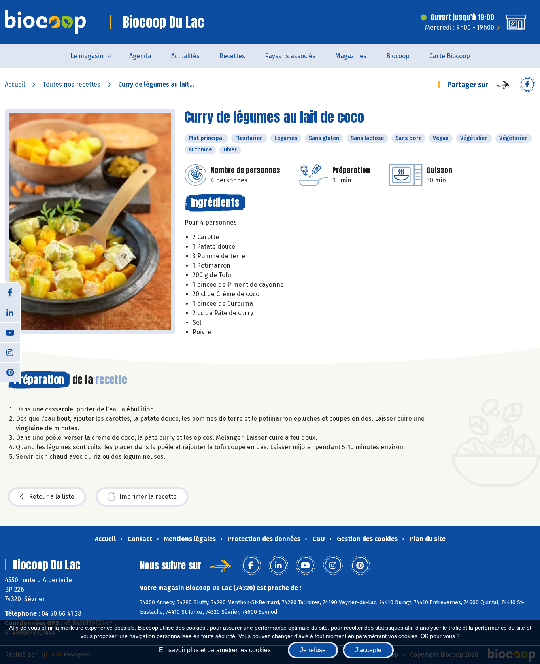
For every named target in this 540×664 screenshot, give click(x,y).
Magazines (350, 56)
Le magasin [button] (87, 56)
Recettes (232, 56)
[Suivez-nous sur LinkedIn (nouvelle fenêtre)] (10, 312)
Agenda (140, 56)
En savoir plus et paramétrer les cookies (215, 650)
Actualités (185, 56)
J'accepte (368, 650)
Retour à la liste (51, 496)
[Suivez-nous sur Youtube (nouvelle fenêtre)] (10, 332)
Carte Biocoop (449, 56)
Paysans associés (290, 56)
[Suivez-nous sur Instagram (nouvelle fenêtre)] (10, 352)
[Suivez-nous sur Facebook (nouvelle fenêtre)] (10, 293)
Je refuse (313, 650)
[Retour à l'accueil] (45, 22)
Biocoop (398, 56)
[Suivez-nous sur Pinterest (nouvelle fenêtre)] (10, 372)
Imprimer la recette (148, 496)
